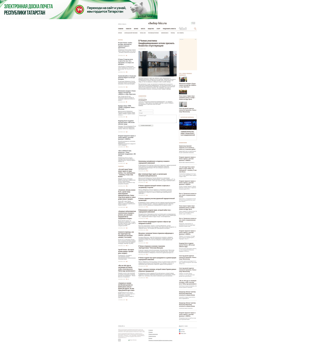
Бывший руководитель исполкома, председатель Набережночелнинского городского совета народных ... (127, 143)
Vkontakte (183, 331)
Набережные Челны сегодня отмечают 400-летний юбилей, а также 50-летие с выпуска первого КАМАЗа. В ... (126, 159)
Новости (128, 29)
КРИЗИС (120, 33)
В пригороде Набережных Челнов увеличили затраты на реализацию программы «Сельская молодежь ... (127, 83)
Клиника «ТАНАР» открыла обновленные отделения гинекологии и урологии (188, 133)
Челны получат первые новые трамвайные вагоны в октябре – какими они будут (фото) (187, 97)
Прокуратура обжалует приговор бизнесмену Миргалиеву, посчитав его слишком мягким (187, 293)
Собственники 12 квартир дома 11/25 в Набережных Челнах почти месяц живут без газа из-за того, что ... (126, 68)
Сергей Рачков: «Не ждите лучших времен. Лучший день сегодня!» (126, 251)
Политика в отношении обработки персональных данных (160, 340)
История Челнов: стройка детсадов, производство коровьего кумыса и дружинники (125, 45)
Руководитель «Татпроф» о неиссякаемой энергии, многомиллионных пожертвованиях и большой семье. (127, 257)
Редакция (150, 332)
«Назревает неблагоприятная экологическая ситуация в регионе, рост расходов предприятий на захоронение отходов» (127, 214)
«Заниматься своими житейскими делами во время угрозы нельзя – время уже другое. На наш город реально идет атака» (126, 286)
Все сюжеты (180, 33)
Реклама (150, 338)
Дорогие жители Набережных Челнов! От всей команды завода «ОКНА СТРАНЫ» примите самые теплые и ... (126, 113)
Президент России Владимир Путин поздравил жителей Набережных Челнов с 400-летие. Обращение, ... (127, 128)
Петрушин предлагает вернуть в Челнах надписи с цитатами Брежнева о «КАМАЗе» (127, 137)
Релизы (173, 33)
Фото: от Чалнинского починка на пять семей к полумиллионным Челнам (187, 195)
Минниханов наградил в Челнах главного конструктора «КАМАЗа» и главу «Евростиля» (127, 92)
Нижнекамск (164, 33)
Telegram (182, 329)
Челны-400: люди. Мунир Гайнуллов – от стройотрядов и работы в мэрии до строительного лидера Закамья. (126, 203)
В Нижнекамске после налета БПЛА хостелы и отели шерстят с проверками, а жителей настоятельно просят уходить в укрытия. (126, 295)
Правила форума (152, 336)
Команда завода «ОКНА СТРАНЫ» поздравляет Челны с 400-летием (126, 107)
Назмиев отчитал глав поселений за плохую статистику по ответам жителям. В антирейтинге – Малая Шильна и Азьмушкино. (126, 275)
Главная (120, 29)
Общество (151, 29)
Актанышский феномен (130, 33)
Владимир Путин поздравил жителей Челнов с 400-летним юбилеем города (126, 122)
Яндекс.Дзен (183, 333)
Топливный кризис (153, 33)
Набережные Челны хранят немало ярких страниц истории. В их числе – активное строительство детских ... (127, 51)
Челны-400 (143, 33)
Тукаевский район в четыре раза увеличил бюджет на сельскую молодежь (127, 77)
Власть (143, 29)
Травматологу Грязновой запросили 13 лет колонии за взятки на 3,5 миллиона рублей (187, 147)
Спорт (158, 29)
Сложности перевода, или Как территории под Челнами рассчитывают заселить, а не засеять (126, 234)
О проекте (151, 330)
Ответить (140, 105)
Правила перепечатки (153, 334)
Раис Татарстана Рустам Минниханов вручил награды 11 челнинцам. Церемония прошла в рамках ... (126, 98)
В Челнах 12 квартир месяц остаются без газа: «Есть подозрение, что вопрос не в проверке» (126, 61)
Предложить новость (169, 29)
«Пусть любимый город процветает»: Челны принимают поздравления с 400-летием (127, 153)
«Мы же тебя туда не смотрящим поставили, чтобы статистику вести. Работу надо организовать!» (126, 268)
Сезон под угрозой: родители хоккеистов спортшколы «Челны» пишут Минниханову (187, 110)
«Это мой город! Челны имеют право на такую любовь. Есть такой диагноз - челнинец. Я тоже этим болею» (126, 172)
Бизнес (136, 29)
